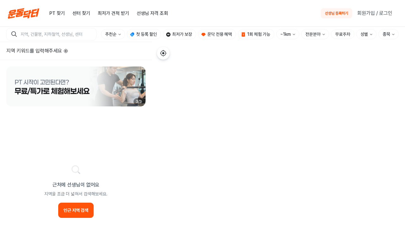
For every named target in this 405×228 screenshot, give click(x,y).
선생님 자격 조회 (152, 13)
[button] (76, 86)
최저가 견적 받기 (113, 13)
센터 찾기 (81, 13)
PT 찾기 (57, 13)
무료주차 (342, 34)
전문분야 (313, 34)
